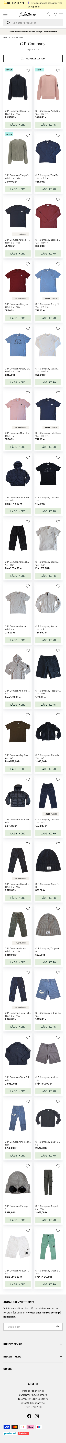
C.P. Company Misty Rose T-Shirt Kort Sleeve (28, 432)
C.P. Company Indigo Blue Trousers (23, 1141)
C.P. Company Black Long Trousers (23, 561)
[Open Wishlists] (55, 14)
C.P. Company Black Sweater (50, 1141)
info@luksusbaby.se (33, 1402)
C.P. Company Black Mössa (49, 884)
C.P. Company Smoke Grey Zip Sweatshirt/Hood (29, 690)
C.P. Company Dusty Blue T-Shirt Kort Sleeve (28, 368)
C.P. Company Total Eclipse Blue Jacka (25, 497)
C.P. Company (17, 37)
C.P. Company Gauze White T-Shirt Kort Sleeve (29, 626)
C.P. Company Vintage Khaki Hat (21, 1206)
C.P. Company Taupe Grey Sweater (22, 175)
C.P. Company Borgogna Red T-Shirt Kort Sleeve (30, 304)
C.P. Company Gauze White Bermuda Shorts (27, 1270)
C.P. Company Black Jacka (49, 755)
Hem (5, 37)
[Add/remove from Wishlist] (28, 70)
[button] (61, 14)
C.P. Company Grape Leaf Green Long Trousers (29, 948)
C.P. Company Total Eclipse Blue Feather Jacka (29, 819)
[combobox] (33, 22)
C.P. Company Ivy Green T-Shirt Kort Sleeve (27, 755)
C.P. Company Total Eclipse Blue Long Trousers (29, 1012)
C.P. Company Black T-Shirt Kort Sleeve (25, 239)
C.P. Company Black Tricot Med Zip (23, 110)
